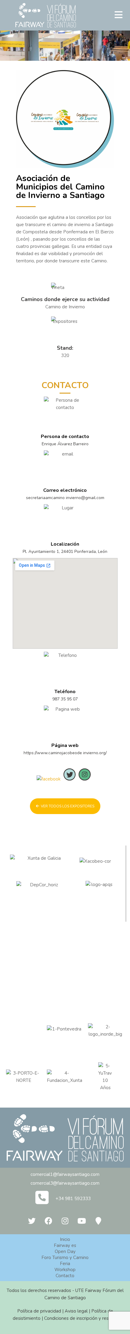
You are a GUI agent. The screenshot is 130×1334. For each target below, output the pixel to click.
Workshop (65, 1270)
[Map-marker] (98, 1220)
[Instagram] (65, 1220)
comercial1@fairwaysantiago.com (65, 1174)
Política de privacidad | (41, 1311)
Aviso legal (76, 1311)
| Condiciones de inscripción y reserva (79, 1318)
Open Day (65, 1251)
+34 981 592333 (73, 1199)
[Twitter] (31, 1220)
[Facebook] (48, 1220)
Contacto (65, 1276)
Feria (65, 1264)
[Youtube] (81, 1220)
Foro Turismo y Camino (65, 1257)
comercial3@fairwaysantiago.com (65, 1183)
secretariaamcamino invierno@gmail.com (65, 498)
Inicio (65, 1239)
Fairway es (65, 1245)
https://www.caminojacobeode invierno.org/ (65, 753)
